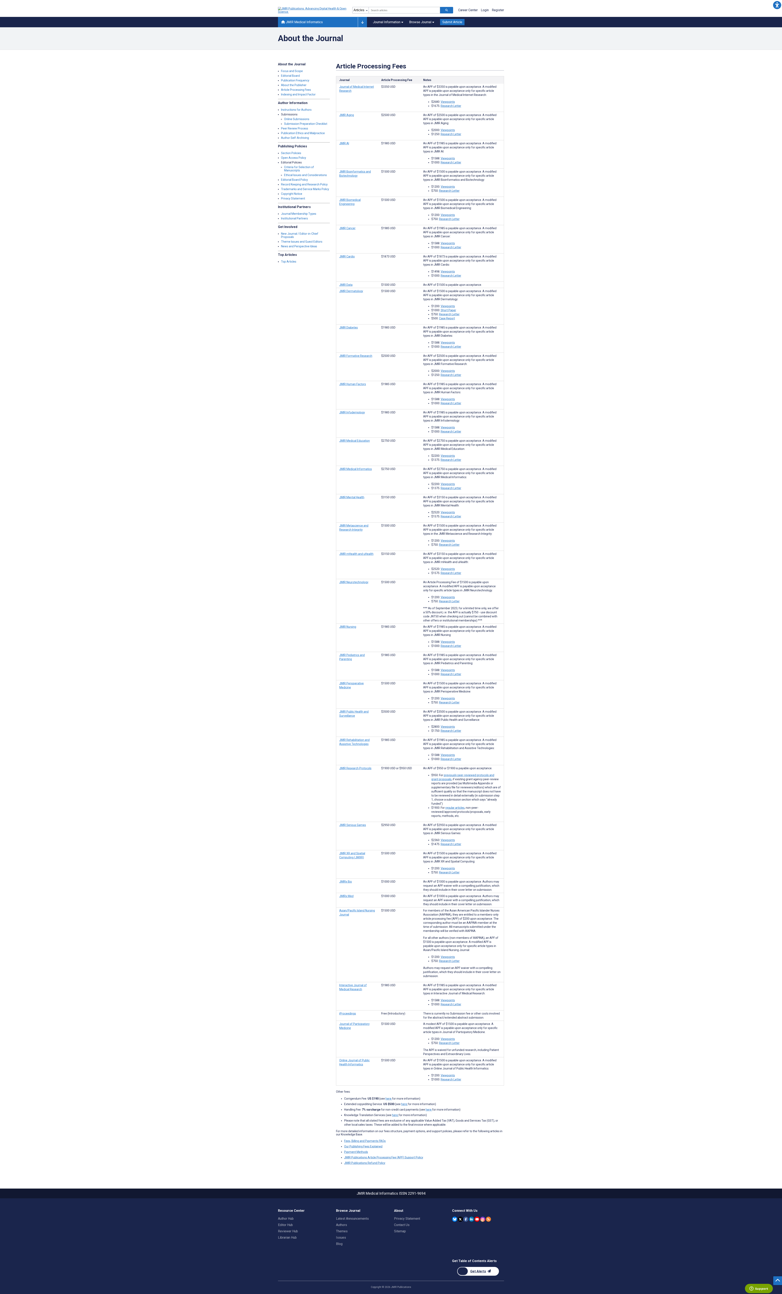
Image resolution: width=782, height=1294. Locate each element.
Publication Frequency (295, 80)
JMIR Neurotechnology (353, 582)
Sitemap (400, 1231)
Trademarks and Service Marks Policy (305, 189)
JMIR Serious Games (352, 825)
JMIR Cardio (347, 256)
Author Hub (286, 1219)
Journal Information (386, 22)
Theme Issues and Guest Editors (301, 241)
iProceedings (347, 1013)
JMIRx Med (346, 896)
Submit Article (452, 22)
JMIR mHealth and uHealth (356, 554)
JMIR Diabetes (348, 327)
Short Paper (448, 310)
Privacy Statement (293, 198)
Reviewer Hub (288, 1231)
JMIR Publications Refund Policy (364, 1163)
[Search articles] (446, 10)
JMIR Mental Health (351, 497)
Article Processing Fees (296, 89)
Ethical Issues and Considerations (305, 175)
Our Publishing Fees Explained (363, 1146)
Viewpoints (448, 101)
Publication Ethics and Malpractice (303, 133)
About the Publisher (293, 85)
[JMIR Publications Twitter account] (460, 1219)
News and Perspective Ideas (299, 246)
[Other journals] (362, 22)
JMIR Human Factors (352, 384)
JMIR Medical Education (354, 440)
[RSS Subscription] (488, 1219)
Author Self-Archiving (295, 137)
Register (498, 10)
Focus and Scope (292, 71)
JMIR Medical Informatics (304, 22)
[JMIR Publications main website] (312, 10)
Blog (339, 1244)
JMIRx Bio (345, 881)
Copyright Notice (291, 193)
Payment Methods (356, 1152)
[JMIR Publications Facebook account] (465, 1219)
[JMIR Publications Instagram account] (482, 1219)
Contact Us (402, 1225)
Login (485, 10)
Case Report (447, 318)
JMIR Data (346, 284)
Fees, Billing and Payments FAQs (365, 1141)
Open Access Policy (293, 157)
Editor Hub (285, 1225)
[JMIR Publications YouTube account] (477, 1219)
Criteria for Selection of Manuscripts (299, 168)
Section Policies (291, 153)
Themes (342, 1231)
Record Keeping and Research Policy (304, 184)
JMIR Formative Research (355, 355)
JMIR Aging (346, 115)
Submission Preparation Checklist (305, 123)
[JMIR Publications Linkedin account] (471, 1219)
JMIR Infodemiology (352, 412)
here (389, 1098)
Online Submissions (296, 119)
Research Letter (451, 105)
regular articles (455, 807)
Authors (341, 1225)
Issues (341, 1237)
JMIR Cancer (347, 228)
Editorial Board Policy (294, 179)
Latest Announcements (352, 1219)
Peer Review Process (294, 128)
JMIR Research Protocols (355, 768)
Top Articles (288, 261)
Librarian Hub (287, 1237)
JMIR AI (344, 143)
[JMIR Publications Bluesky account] (454, 1219)
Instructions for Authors (296, 109)
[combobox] (404, 10)
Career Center (468, 10)
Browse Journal (420, 22)
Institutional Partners (294, 218)
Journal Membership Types (298, 213)
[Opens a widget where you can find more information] (759, 1289)
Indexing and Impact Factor (298, 94)
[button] (777, 5)
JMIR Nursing (347, 626)
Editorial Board (290, 75)
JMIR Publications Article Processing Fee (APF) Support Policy (383, 1157)
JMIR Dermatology (351, 291)
